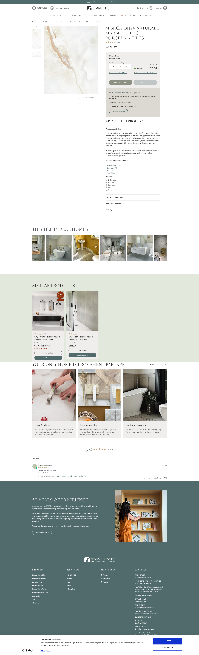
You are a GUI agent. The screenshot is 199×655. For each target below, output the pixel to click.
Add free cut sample (121, 82)
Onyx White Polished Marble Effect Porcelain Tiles (47, 338)
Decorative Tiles (37, 585)
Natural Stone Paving (39, 589)
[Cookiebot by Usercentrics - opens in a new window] (27, 651)
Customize (166, 647)
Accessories (36, 596)
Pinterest (106, 582)
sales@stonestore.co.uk (144, 577)
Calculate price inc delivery (118, 73)
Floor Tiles (111, 173)
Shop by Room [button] (98, 16)
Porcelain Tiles (37, 582)
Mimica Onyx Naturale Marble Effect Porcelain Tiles (70, 476)
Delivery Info (71, 589)
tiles (126, 67)
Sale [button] (122, 16)
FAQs (68, 582)
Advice (69, 585)
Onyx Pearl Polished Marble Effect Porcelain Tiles (81, 338)
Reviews (69, 578)
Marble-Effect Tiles (114, 165)
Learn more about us (42, 532)
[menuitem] (57, 15)
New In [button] (113, 16)
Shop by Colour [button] (78, 16)
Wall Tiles (110, 170)
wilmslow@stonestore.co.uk (145, 607)
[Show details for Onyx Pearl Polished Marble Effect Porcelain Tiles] (82, 311)
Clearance (35, 603)
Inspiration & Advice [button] (140, 16)
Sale (33, 599)
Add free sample (48, 358)
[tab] (36, 459)
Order (114, 102)
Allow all (167, 641)
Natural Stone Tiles (38, 575)
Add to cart (145, 82)
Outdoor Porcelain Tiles (40, 592)
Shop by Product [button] (56, 16)
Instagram (106, 578)
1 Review (118, 42)
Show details (46, 651)
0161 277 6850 (133, 106)
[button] (36, 26)
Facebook (106, 575)
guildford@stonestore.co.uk (145, 629)
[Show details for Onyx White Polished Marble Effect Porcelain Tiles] (48, 311)
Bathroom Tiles (112, 168)
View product (48, 353)
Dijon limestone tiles (39, 578)
